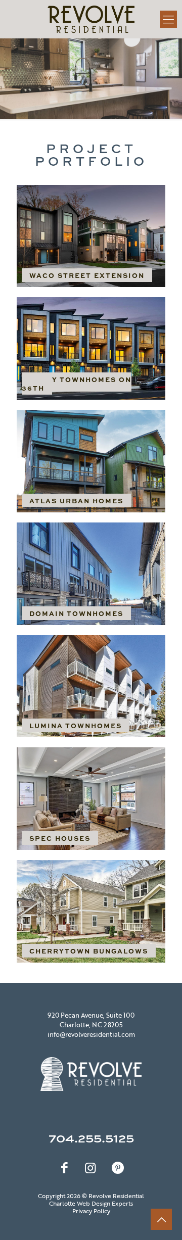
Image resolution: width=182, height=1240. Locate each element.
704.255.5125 (91, 1138)
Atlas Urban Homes (76, 500)
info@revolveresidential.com (91, 1034)
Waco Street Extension (87, 275)
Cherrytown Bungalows (88, 951)
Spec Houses (59, 838)
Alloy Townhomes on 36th (76, 383)
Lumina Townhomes (75, 725)
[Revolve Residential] (91, 19)
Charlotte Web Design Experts (91, 1203)
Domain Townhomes (76, 613)
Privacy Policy (91, 1210)
